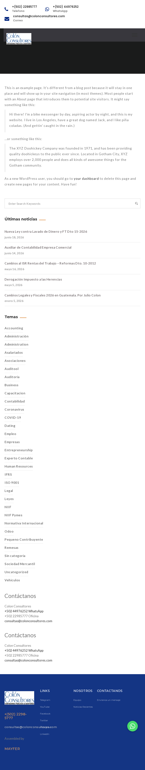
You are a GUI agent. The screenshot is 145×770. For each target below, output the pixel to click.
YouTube (44, 706)
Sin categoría (15, 556)
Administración (17, 336)
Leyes (9, 499)
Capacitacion (15, 393)
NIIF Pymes (13, 515)
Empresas (12, 442)
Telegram (45, 700)
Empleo (10, 434)
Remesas (12, 548)
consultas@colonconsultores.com (28, 621)
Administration (16, 344)
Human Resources (19, 466)
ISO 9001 (12, 483)
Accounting (14, 328)
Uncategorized (16, 572)
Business (11, 385)
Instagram (46, 727)
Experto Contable (19, 458)
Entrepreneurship (19, 450)
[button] (132, 726)
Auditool (12, 369)
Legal (9, 491)
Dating (10, 426)
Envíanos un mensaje (108, 700)
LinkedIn (44, 734)
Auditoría (12, 377)
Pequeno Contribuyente (24, 539)
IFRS (8, 474)
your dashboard (86, 179)
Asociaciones (15, 361)
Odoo (9, 531)
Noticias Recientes (83, 706)
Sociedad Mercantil (20, 564)
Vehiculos (12, 580)
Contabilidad (15, 401)
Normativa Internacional (24, 523)
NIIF (8, 507)
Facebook (45, 713)
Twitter (44, 720)
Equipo (77, 700)
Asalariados (14, 352)
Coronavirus (14, 409)
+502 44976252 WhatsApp (24, 611)
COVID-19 (13, 418)
